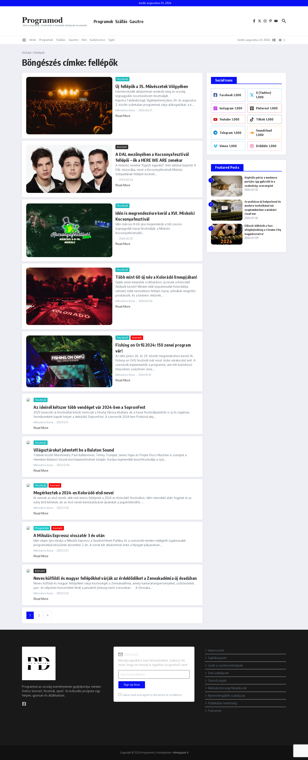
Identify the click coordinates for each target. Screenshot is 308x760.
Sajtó (111, 39)
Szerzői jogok (217, 680)
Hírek (32, 39)
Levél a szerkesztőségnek (225, 665)
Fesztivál (122, 79)
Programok (103, 21)
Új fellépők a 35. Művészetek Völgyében (151, 86)
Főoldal (26, 52)
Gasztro (136, 21)
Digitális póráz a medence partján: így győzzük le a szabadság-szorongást (261, 181)
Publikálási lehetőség (222, 703)
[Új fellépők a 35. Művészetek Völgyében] (69, 105)
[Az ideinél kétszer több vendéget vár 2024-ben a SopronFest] (28, 400)
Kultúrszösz (97, 39)
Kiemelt (137, 337)
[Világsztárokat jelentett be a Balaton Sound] (28, 442)
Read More (122, 116)
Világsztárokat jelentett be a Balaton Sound (74, 449)
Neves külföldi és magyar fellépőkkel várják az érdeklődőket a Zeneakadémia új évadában (115, 578)
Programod (42, 19)
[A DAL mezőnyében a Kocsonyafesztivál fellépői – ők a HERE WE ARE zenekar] (69, 169)
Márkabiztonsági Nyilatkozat (227, 688)
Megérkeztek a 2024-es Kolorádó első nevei (74, 492)
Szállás (121, 21)
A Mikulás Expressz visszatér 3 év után (69, 535)
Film (84, 39)
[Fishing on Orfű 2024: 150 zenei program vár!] (69, 361)
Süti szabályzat (218, 673)
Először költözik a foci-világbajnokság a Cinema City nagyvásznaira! (263, 230)
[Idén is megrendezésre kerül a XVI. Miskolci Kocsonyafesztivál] (69, 230)
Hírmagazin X (180, 752)
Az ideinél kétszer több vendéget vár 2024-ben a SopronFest (90, 407)
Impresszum (216, 650)
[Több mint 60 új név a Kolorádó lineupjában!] (69, 296)
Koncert (122, 147)
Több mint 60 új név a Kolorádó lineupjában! (156, 277)
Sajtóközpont (217, 658)
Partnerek (214, 710)
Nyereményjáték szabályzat (226, 695)
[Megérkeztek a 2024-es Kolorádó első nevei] (28, 485)
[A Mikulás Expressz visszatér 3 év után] (28, 528)
